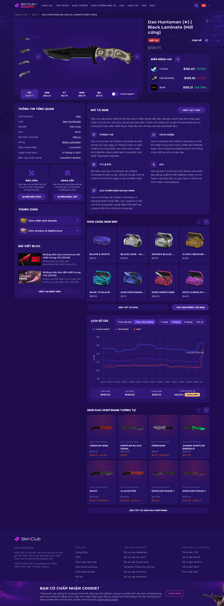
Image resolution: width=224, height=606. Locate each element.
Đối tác (79, 576)
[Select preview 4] (24, 74)
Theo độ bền (125, 322)
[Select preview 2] (24, 51)
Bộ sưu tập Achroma (135, 571)
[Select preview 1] (24, 39)
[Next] (206, 222)
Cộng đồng (81, 552)
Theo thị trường (144, 322)
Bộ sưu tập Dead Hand (136, 562)
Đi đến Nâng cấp (67, 197)
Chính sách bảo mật (86, 562)
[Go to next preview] (24, 83)
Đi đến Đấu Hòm (31, 197)
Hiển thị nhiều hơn (49, 291)
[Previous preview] (24, 30)
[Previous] (199, 222)
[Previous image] (38, 57)
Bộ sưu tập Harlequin (135, 576)
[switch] (115, 94)
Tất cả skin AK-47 (191, 557)
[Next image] (137, 57)
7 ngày (164, 322)
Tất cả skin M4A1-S (192, 562)
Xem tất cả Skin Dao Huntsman (148, 510)
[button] (101, 437)
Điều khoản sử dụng (86, 567)
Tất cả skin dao (190, 571)
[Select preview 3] (24, 63)
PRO (78, 557)
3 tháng (188, 322)
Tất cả (199, 322)
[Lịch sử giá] (178, 59)
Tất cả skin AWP (190, 567)
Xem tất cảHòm (128, 307)
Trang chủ (20, 14)
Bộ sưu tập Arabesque (135, 552)
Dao (34, 14)
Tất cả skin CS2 (190, 552)
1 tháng (176, 322)
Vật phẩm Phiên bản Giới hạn (139, 567)
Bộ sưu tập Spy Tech (135, 557)
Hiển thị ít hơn (191, 110)
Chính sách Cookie (85, 571)
